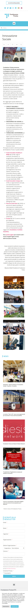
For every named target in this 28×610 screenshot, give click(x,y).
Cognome (5, 534)
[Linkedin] (15, 8)
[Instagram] (13, 8)
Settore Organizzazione (9, 545)
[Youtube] (10, 8)
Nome (5, 528)
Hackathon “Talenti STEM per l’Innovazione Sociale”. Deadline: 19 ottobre (13, 385)
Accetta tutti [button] (15, 606)
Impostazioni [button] (6, 606)
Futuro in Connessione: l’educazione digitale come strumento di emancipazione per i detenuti (13, 503)
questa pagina (10, 235)
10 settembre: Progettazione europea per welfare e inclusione (12, 472)
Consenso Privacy (8, 571)
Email (4, 522)
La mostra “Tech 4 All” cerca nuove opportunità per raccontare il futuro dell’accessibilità (14, 414)
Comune (5, 551)
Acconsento (8, 573)
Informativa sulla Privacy (11, 568)
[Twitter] (8, 8)
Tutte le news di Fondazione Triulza (12, 509)
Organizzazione (7, 540)
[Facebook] (5, 8)
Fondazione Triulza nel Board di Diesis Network (14, 444)
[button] (14, 23)
